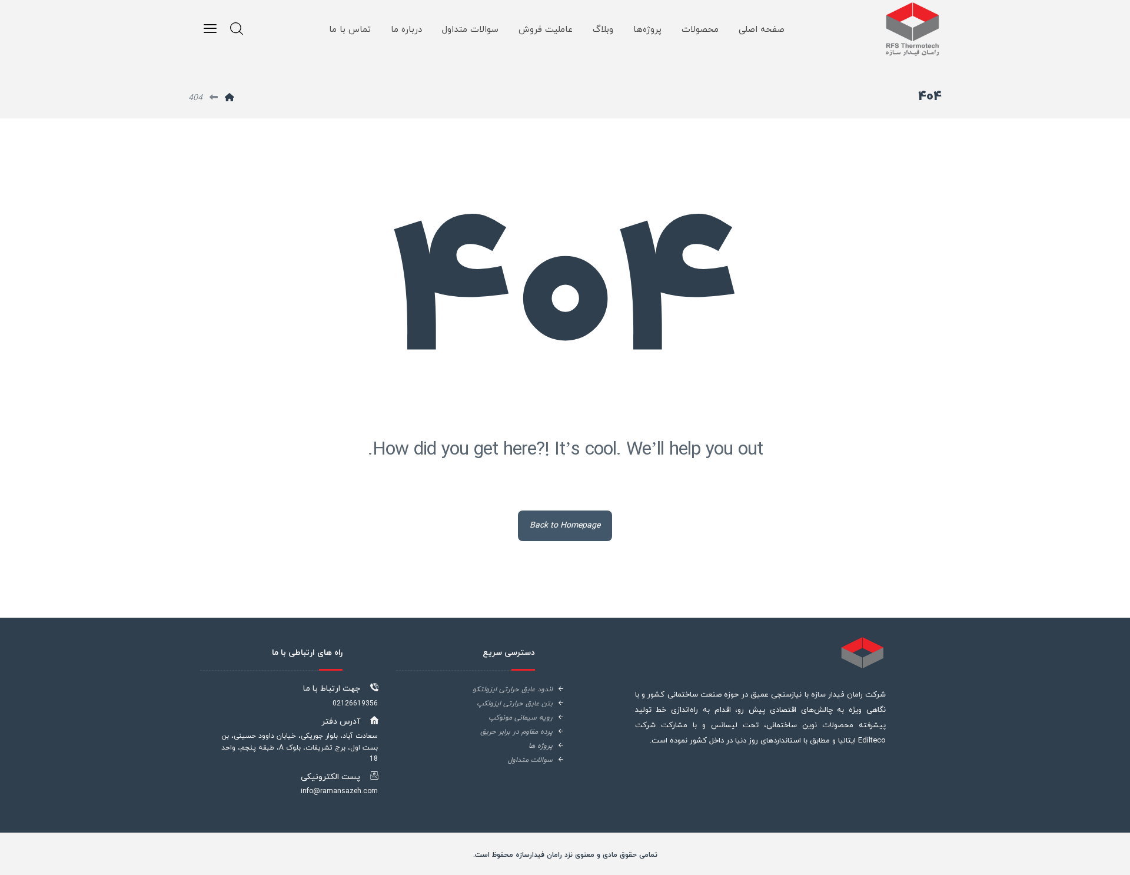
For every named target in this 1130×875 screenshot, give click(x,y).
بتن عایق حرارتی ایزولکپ (506, 703)
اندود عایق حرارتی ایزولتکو (504, 689)
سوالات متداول (521, 760)
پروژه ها (532, 746)
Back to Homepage (565, 525)
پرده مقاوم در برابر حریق (507, 732)
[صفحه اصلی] (229, 98)
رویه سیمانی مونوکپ (511, 717)
